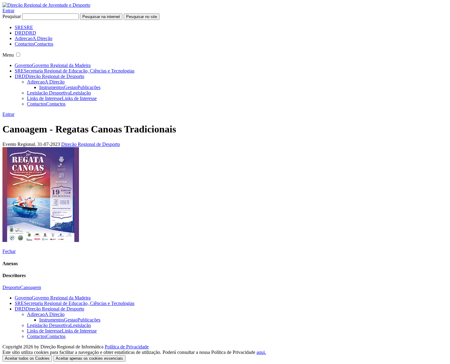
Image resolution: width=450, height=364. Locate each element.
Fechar (9, 251)
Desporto (11, 287)
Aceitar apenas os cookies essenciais (89, 358)
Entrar (8, 10)
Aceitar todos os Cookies (27, 358)
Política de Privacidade (127, 346)
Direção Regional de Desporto (90, 144)
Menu (8, 55)
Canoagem (30, 287)
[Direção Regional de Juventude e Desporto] (46, 5)
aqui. (261, 352)
